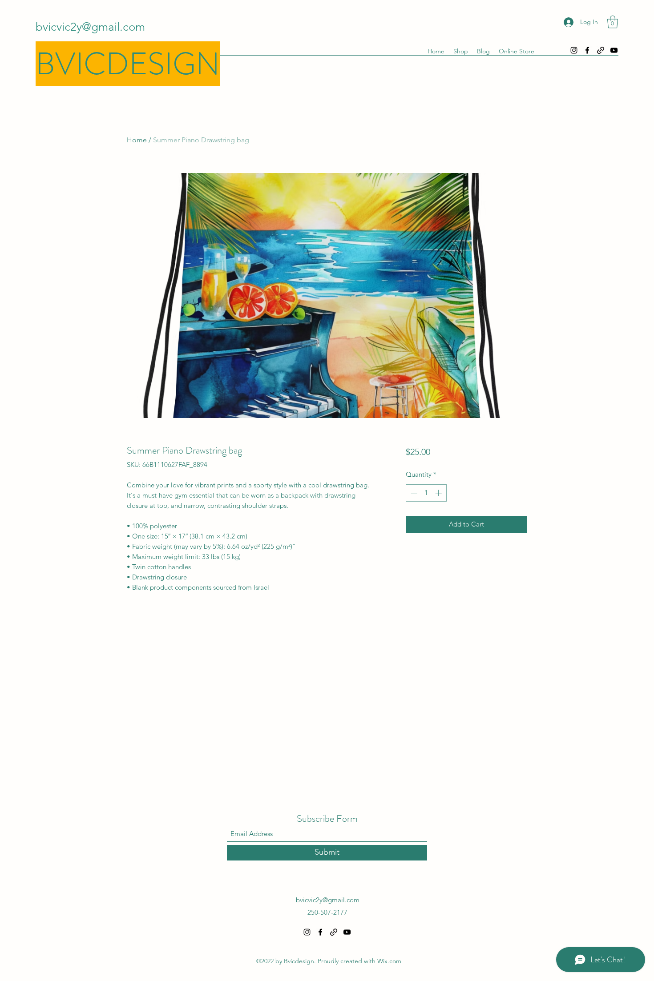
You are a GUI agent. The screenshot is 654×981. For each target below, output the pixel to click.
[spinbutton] (426, 493)
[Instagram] (573, 50)
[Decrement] (413, 493)
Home (137, 140)
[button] (612, 22)
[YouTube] (614, 50)
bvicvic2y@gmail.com (90, 27)
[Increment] (439, 493)
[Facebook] (587, 50)
